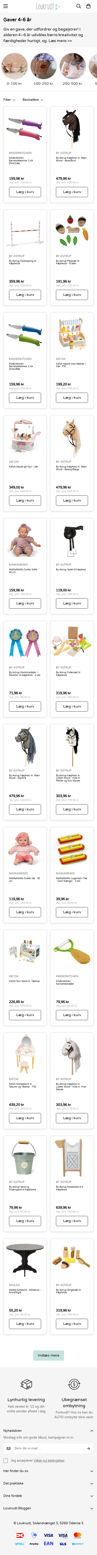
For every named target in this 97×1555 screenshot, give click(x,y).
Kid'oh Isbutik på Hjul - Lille (23, 467)
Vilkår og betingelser (49, 1461)
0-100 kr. (15, 83)
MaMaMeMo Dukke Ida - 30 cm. (24, 880)
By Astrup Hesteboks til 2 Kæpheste (69, 1188)
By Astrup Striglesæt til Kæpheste (68, 1291)
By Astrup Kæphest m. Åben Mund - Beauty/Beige (71, 468)
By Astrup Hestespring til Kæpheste (22, 262)
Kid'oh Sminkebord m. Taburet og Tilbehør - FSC (23, 1085)
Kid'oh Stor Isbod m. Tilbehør (24, 981)
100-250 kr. (44, 83)
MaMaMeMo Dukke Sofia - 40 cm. (24, 571)
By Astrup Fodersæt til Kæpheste (68, 674)
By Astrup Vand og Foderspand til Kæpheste (22, 1188)
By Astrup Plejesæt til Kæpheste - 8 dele (67, 262)
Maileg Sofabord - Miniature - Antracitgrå (25, 1291)
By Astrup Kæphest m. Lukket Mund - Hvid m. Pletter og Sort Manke (68, 778)
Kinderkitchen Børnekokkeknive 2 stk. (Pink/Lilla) (21, 161)
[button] (88, 6)
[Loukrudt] (48, 6)
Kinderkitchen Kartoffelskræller (65, 982)
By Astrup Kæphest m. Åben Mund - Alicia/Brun (71, 159)
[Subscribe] (88, 1448)
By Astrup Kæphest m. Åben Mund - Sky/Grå (24, 777)
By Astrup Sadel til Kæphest (71, 570)
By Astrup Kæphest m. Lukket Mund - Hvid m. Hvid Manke (71, 1087)
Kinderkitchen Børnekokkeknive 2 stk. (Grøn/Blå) (21, 367)
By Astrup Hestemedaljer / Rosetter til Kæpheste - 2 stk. (25, 674)
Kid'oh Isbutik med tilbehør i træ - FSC (70, 365)
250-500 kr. (73, 83)
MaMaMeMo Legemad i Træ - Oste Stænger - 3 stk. (71, 880)
